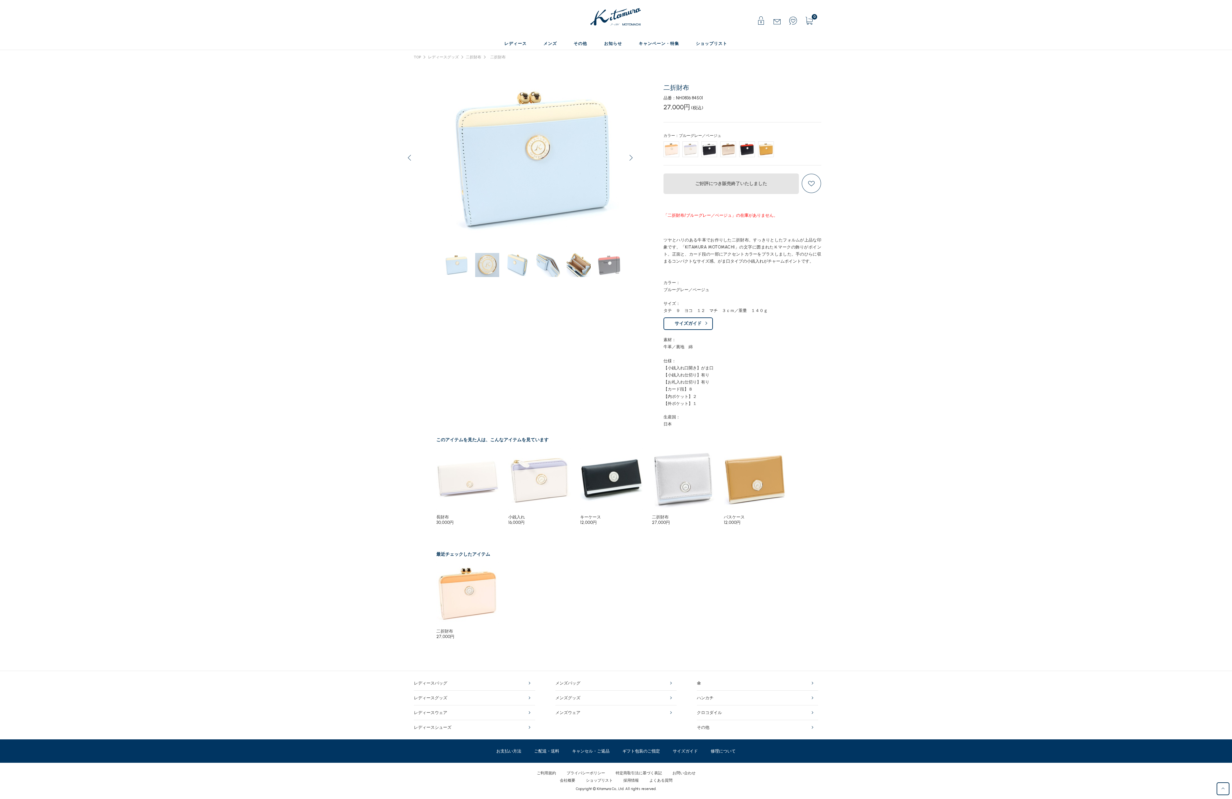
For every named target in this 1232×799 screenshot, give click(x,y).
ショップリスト (599, 780)
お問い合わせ (684, 773)
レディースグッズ (443, 57)
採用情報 (631, 780)
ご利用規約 (546, 773)
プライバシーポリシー (586, 773)
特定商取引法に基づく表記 (639, 773)
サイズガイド (688, 323)
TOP (417, 57)
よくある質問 (660, 780)
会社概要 (567, 780)
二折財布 (473, 57)
